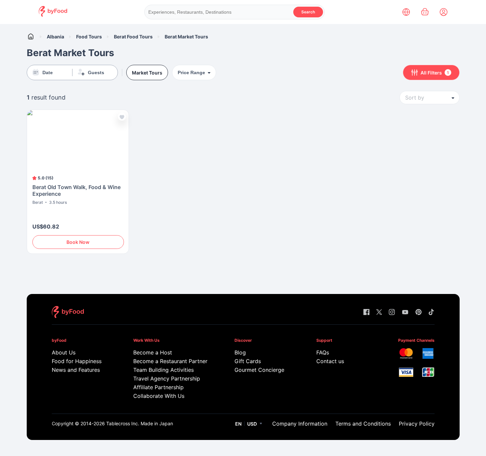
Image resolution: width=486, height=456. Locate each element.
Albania (55, 36)
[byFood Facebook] (366, 312)
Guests (96, 72)
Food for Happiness (77, 361)
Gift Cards (247, 361)
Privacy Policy (417, 423)
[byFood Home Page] (53, 15)
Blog (240, 352)
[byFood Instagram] (392, 312)
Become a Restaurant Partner (170, 361)
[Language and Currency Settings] (406, 12)
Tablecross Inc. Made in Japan (139, 423)
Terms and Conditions (363, 423)
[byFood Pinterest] (419, 312)
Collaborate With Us (158, 396)
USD (252, 424)
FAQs (322, 352)
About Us (63, 352)
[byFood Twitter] (379, 312)
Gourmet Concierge (259, 369)
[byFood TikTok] (431, 312)
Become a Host (152, 352)
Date (47, 72)
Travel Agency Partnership (166, 378)
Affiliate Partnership (158, 387)
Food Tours (89, 36)
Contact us (330, 361)
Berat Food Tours (133, 36)
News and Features (76, 369)
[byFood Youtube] (405, 312)
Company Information (299, 423)
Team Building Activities (163, 369)
